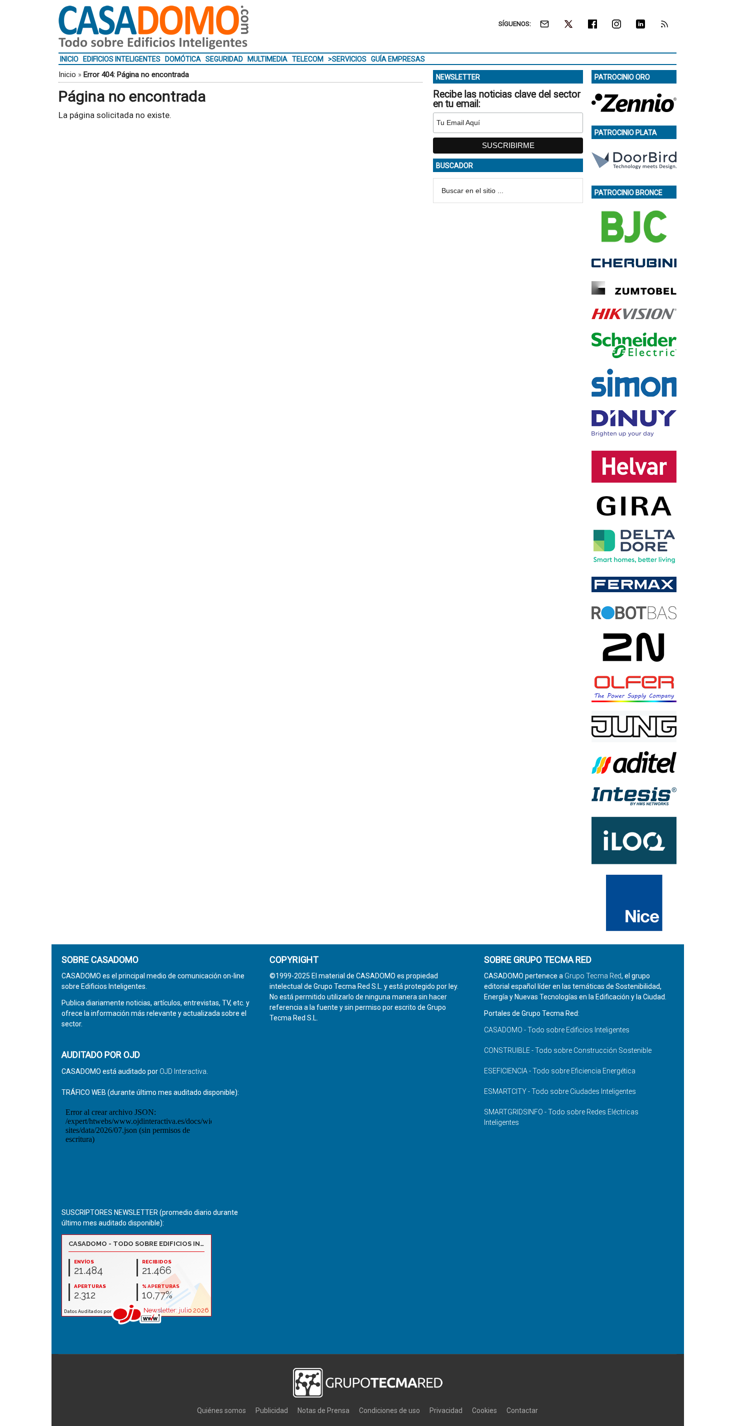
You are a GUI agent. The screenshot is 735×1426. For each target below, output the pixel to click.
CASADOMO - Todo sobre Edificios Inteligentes (557, 1030)
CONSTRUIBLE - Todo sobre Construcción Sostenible (568, 1050)
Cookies (484, 1410)
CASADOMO (153, 27)
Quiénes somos (221, 1410)
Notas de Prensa (324, 1410)
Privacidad (446, 1410)
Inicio (67, 74)
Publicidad (272, 1410)
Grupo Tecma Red (593, 976)
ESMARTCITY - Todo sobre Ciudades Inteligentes (560, 1091)
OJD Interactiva (183, 1071)
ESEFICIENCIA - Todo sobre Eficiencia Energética (560, 1071)
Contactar (522, 1410)
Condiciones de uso (389, 1410)
